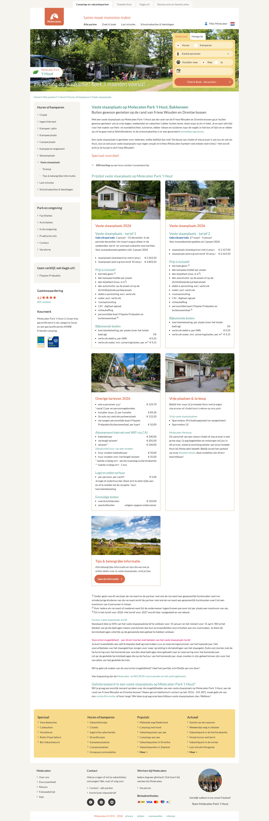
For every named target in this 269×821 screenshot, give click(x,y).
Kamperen (204, 45)
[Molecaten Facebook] (90, 802)
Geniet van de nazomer (202, 722)
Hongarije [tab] (197, 36)
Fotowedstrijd (47, 791)
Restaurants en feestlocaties (173, 4)
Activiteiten (46, 222)
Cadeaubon (46, 727)
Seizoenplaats (47, 155)
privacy (129, 816)
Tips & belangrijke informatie (117, 561)
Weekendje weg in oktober (204, 727)
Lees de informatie (108, 578)
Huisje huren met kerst (202, 737)
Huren (185, 45)
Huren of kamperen (50, 107)
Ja (221, 62)
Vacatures (45, 249)
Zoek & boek (109, 24)
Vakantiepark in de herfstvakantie (208, 732)
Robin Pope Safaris (50, 737)
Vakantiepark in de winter (203, 742)
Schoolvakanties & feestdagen (157, 24)
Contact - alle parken (101, 787)
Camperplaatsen (99, 747)
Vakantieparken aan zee (153, 732)
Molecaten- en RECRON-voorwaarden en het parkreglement (151, 676)
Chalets (94, 727)
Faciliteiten (46, 215)
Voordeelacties (48, 722)
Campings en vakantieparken (92, 4)
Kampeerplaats (48, 135)
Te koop (46, 169)
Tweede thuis (124, 4)
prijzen (140, 816)
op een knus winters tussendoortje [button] (122, 165)
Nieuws (43, 786)
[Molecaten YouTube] (111, 802)
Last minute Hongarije (201, 747)
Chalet (43, 114)
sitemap (171, 816)
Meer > (144, 752)
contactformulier (106, 696)
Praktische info (48, 235)
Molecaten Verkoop (180, 432)
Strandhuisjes (97, 737)
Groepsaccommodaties (103, 752)
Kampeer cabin (48, 128)
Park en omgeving (49, 208)
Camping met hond (150, 727)
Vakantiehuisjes (98, 722)
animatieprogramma (191, 131)
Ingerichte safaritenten (102, 732)
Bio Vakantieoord (50, 742)
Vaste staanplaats (50, 162)
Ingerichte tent (48, 121)
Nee (210, 62)
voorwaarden (155, 816)
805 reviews (44, 301)
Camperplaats (47, 141)
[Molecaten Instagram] (101, 802)
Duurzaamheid (47, 781)
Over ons (44, 777)
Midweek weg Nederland (154, 722)
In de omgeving (48, 229)
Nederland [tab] (181, 36)
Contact (44, 242)
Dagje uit (144, 4)
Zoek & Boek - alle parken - (202, 81)
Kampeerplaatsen (100, 742)
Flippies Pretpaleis (50, 275)
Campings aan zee (150, 737)
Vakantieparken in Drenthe (155, 742)
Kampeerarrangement (52, 148)
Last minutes (128, 24)
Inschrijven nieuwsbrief (102, 792)
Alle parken (90, 24)
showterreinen (187, 452)
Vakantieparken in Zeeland (155, 747)
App (41, 796)
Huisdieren (46, 732)
